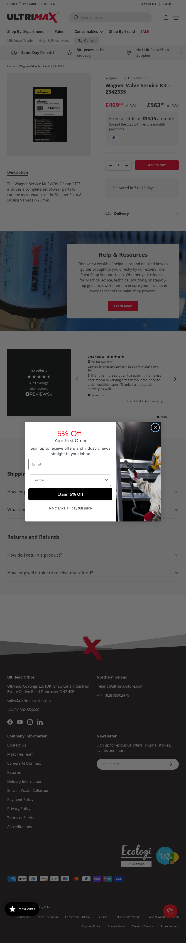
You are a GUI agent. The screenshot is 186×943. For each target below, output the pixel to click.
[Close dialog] (155, 428)
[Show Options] (106, 480)
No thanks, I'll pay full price (70, 508)
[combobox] (69, 480)
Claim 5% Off (70, 494)
